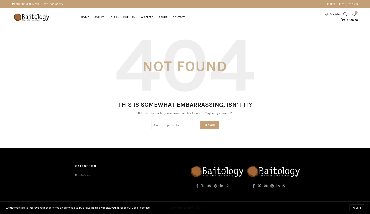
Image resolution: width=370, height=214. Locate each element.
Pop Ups (353, 4)
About (163, 17)
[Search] (345, 14)
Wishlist (356, 13)
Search (209, 125)
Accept (357, 207)
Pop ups (129, 17)
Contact (179, 17)
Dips (341, 4)
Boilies (330, 4)
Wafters (147, 17)
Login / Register (332, 14)
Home (85, 17)
